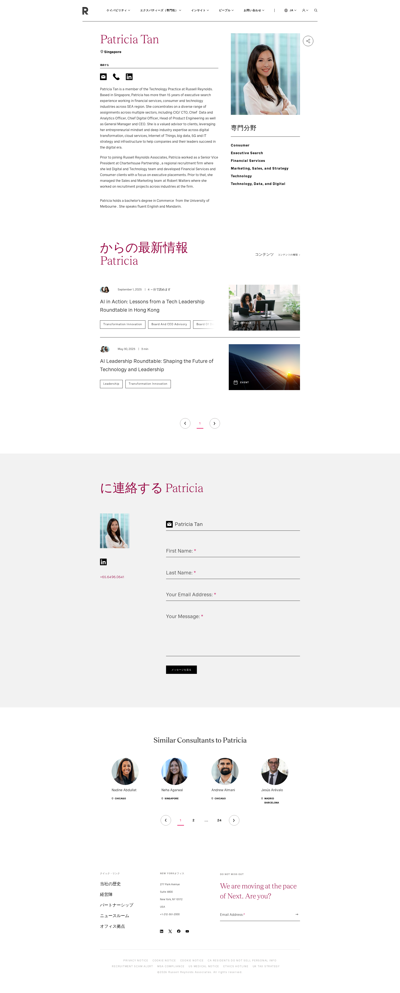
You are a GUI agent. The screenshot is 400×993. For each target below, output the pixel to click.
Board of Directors (209, 324)
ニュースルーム (114, 915)
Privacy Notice (135, 960)
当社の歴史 (110, 883)
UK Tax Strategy (266, 966)
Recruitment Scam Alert (132, 966)
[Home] (92, 11)
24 (219, 820)
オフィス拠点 (112, 926)
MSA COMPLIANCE (171, 966)
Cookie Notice (164, 960)
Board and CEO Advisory (169, 324)
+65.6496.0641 (112, 577)
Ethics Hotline (236, 966)
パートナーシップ (116, 905)
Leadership (111, 383)
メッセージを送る (181, 669)
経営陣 (106, 894)
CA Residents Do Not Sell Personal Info (242, 960)
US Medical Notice (204, 966)
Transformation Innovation (122, 324)
